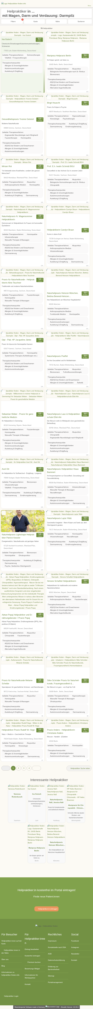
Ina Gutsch (7, 39)
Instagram (75, 947)
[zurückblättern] (52, 42)
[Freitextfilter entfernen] (82, 3)
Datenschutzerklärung (56, 960)
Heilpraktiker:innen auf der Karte (11, 942)
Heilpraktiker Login (11, 996)
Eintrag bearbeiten (32, 949)
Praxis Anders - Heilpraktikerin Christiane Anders (61, 731)
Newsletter (75, 954)
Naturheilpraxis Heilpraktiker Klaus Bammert (63, 470)
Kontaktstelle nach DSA (57, 947)
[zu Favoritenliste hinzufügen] (3, 34)
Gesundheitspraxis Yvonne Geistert (18, 119)
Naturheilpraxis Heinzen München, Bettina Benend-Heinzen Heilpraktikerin (62, 295)
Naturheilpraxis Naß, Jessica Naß (56, 801)
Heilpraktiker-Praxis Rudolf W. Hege (18, 730)
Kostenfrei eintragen (32, 956)
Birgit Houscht (53, 103)
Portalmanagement (55, 982)
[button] (5, 768)
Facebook (75, 941)
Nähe (57, 21)
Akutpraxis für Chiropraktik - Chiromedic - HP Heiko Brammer (76, 807)
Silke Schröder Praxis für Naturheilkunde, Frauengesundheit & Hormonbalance (63, 682)
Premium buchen (34, 962)
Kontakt (28, 984)
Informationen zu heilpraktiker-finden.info (10, 973)
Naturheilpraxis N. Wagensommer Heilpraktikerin (17, 218)
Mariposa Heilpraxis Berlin (59, 55)
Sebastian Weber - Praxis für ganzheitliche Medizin (18, 415)
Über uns (4, 959)
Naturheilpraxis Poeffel (57, 356)
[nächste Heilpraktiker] (36, 768)
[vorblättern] (84, 42)
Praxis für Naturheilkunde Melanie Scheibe (17, 682)
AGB (49, 954)
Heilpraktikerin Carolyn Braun (60, 230)
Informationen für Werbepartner (31, 976)
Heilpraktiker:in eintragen (48, 909)
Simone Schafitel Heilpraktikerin (61, 581)
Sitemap (51, 976)
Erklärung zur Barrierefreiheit (53, 968)
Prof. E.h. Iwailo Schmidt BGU (60, 166)
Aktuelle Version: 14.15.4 (69, 1007)
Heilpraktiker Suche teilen (80, 768)
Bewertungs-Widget (32, 969)
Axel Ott (5, 469)
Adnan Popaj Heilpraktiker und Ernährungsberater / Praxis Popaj (17, 616)
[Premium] (88, 782)
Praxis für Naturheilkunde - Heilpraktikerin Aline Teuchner (18, 281)
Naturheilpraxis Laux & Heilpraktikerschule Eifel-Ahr (64, 415)
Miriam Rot (7, 166)
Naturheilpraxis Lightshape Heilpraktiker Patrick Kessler (18, 536)
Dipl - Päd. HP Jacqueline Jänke (16, 340)
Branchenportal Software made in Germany (29, 1007)
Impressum (52, 941)
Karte (35, 21)
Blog (3, 966)
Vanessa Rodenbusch (17, 795)
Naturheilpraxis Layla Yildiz (59, 518)
